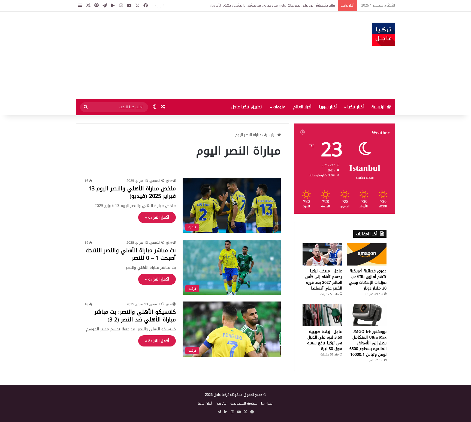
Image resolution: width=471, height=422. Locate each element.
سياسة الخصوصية (243, 403)
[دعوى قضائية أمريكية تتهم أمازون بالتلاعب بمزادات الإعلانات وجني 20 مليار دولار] (367, 254)
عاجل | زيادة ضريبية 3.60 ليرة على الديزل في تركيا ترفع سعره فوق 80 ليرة (324, 340)
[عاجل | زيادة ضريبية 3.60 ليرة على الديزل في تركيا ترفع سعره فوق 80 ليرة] (322, 315)
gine (169, 181)
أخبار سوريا (328, 107)
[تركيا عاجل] (383, 34)
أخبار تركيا (355, 107)
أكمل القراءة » (157, 217)
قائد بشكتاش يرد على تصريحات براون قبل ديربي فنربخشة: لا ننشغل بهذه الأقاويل (272, 5)
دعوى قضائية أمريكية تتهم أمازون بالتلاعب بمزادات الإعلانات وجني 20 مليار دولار (368, 279)
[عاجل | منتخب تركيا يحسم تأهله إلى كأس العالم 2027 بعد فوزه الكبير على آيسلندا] (322, 254)
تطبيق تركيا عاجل (246, 107)
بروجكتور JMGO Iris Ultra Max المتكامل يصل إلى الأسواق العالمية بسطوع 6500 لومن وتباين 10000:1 (368, 343)
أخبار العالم (302, 107)
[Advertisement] (181, 55)
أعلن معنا (205, 403)
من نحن (221, 403)
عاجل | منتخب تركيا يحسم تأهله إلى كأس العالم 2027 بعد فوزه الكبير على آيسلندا (323, 279)
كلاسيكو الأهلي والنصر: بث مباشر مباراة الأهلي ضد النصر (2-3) (135, 316)
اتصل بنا (267, 403)
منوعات (279, 107)
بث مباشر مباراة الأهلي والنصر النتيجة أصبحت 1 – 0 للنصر (131, 254)
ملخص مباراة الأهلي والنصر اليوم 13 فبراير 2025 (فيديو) (132, 192)
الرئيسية (379, 107)
